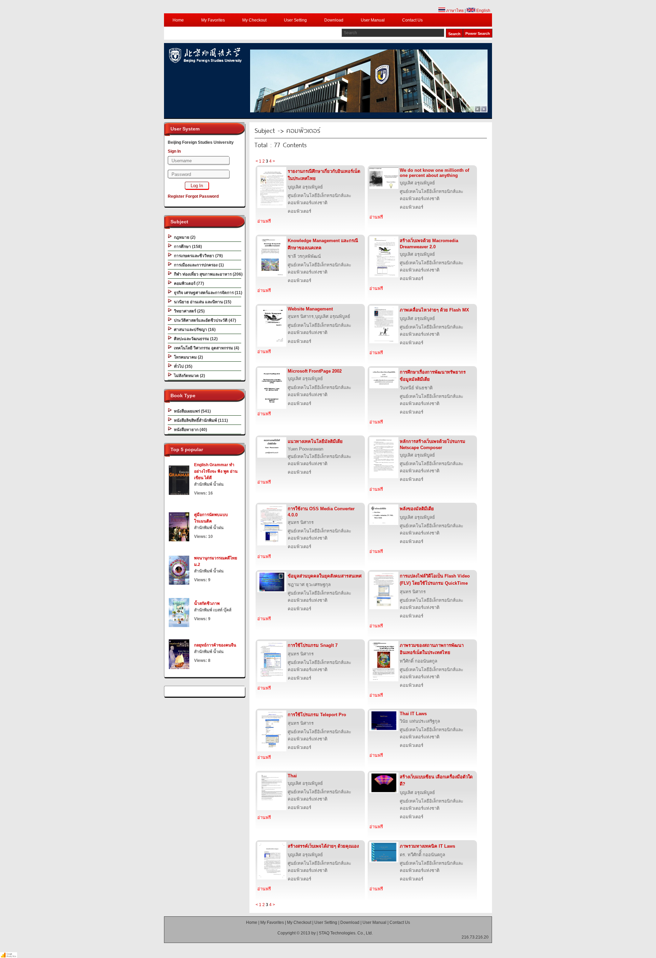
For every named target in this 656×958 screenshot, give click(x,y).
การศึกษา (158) (187, 246)
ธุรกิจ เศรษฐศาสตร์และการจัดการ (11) (207, 292)
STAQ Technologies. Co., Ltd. (346, 933)
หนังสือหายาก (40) (189, 429)
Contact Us (412, 20)
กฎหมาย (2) (183, 237)
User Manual (373, 20)
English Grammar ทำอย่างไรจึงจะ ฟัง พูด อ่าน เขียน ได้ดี (215, 471)
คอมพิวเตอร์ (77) (188, 283)
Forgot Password (202, 196)
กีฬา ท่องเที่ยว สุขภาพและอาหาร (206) (207, 274)
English (482, 10)
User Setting (295, 20)
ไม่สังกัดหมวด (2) (188, 375)
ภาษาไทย (454, 10)
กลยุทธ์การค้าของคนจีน (215, 645)
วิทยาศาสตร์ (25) (188, 311)
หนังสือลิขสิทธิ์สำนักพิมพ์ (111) (200, 420)
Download (333, 20)
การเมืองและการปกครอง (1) (198, 265)
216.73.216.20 (475, 937)
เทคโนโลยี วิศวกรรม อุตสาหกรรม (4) (205, 348)
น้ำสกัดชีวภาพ (207, 603)
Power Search (477, 33)
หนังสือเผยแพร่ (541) (191, 411)
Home (178, 20)
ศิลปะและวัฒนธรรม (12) (195, 338)
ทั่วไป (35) (182, 366)
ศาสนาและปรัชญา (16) (194, 329)
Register (176, 196)
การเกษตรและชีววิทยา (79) (197, 255)
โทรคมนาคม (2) (187, 357)
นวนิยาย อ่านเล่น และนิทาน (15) (201, 302)
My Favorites (213, 20)
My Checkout (254, 20)
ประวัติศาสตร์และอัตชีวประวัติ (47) (204, 320)
